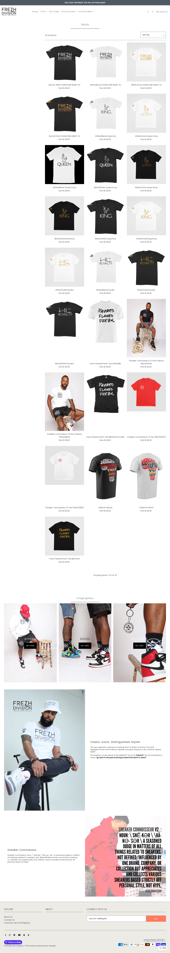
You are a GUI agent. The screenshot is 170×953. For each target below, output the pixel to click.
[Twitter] (14, 935)
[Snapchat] (24, 935)
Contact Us (9, 920)
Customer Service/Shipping (17, 922)
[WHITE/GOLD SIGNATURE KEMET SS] (146, 61)
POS (27, 945)
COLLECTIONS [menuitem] (67, 11)
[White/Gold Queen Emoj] (146, 113)
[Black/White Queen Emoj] (105, 164)
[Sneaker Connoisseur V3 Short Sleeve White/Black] (64, 401)
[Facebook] (5, 935)
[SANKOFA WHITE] (146, 475)
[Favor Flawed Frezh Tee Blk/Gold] (64, 536)
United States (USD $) (154, 940)
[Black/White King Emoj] (105, 216)
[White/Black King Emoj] (105, 113)
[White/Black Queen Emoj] (64, 164)
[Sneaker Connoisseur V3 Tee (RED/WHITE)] (146, 391)
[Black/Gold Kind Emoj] (64, 215)
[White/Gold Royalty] (64, 267)
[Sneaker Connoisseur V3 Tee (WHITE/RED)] (64, 465)
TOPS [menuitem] (42, 11)
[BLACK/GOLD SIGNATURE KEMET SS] (64, 113)
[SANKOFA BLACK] (105, 475)
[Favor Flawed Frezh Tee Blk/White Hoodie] (105, 393)
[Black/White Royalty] (64, 318)
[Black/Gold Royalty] (146, 267)
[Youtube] (19, 935)
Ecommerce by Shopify (45, 945)
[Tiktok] (28, 935)
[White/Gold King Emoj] (146, 215)
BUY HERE (30, 645)
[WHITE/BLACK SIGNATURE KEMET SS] (105, 61)
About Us (8, 917)
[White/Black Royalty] (105, 267)
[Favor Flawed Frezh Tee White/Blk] (105, 321)
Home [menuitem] (35, 11)
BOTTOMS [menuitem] (54, 11)
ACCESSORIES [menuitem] (85, 11)
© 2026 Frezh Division (14, 945)
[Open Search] (148, 12)
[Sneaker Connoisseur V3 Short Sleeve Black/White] (146, 328)
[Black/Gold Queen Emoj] (146, 164)
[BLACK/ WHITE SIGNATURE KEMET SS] (64, 62)
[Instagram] (10, 935)
